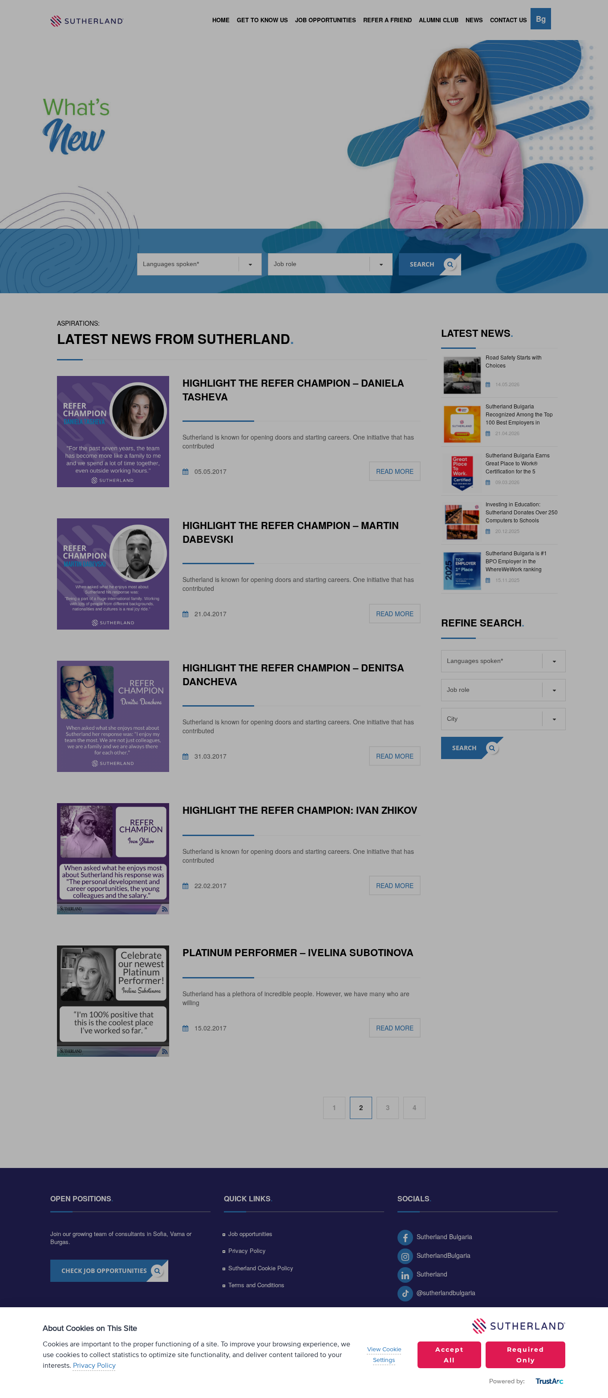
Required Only (525, 1354)
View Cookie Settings (384, 1354)
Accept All (449, 1354)
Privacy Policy (94, 1365)
